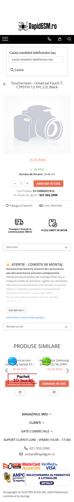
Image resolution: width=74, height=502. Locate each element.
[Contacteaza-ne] (49, 39)
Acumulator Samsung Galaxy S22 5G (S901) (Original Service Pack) (54, 362)
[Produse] (5, 40)
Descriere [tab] (12, 247)
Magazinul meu (35, 414)
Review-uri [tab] (14, 326)
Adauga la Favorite (21, 205)
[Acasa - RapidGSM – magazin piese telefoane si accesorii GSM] (37, 25)
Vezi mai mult (16, 310)
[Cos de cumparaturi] (59, 39)
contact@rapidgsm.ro (39, 454)
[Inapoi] (3, 84)
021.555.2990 (39, 448)
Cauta (19, 70)
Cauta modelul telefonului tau (32, 59)
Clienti (35, 422)
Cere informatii (52, 205)
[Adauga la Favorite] (20, 392)
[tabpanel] (37, 124)
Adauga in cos (48, 183)
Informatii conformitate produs (25, 317)
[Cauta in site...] (69, 39)
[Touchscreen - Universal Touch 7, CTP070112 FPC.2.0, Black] (37, 124)
